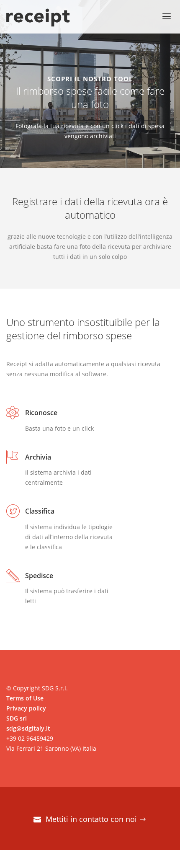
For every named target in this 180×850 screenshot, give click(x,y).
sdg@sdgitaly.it (28, 728)
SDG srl (16, 718)
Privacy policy (26, 708)
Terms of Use (25, 698)
